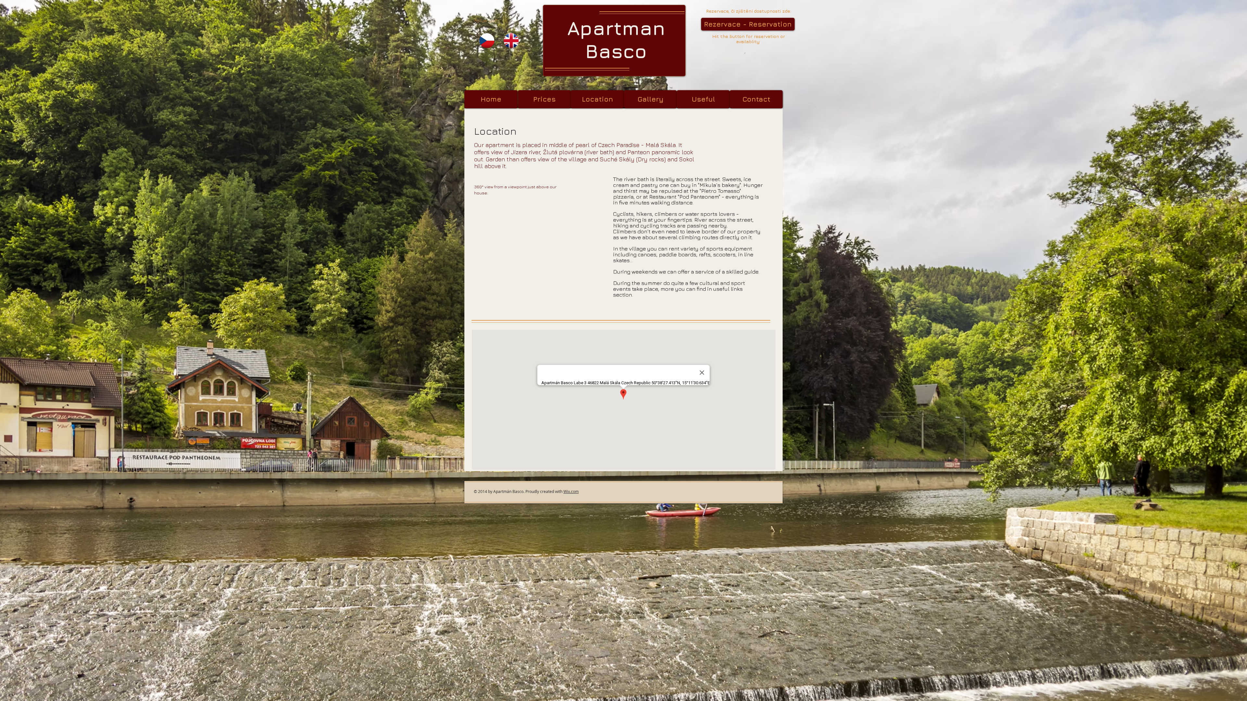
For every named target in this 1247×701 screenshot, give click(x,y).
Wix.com (571, 491)
